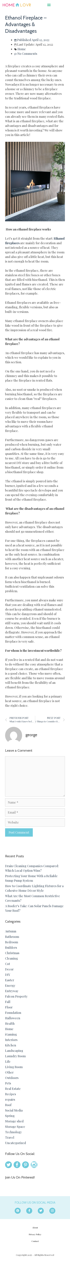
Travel (9, 1137)
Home (22, 49)
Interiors (11, 1040)
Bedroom (11, 942)
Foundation (13, 1013)
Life (8, 1061)
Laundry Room (15, 1056)
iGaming (11, 1034)
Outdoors (12, 1078)
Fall (7, 1002)
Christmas (12, 953)
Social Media (14, 1110)
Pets (8, 1083)
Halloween (12, 1018)
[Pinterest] (17, 1211)
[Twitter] (41, 1211)
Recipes (10, 1094)
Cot (7, 964)
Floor (9, 1007)
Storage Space (15, 1127)
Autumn (10, 931)
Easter (9, 980)
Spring (10, 1116)
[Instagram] (52, 1211)
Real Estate (13, 1089)
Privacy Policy (35, 1234)
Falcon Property (16, 996)
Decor (9, 969)
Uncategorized (15, 1143)
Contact (35, 1241)
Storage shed (14, 1121)
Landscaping (14, 1051)
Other (9, 1072)
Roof (8, 1105)
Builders (11, 947)
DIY (7, 975)
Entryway (11, 991)
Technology (13, 1132)
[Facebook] (29, 1211)
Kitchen (10, 1045)
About (35, 1227)
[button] (49, 4)
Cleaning (11, 958)
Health (10, 1023)
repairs (10, 1099)
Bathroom (12, 937)
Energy (10, 985)
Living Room (14, 1067)
